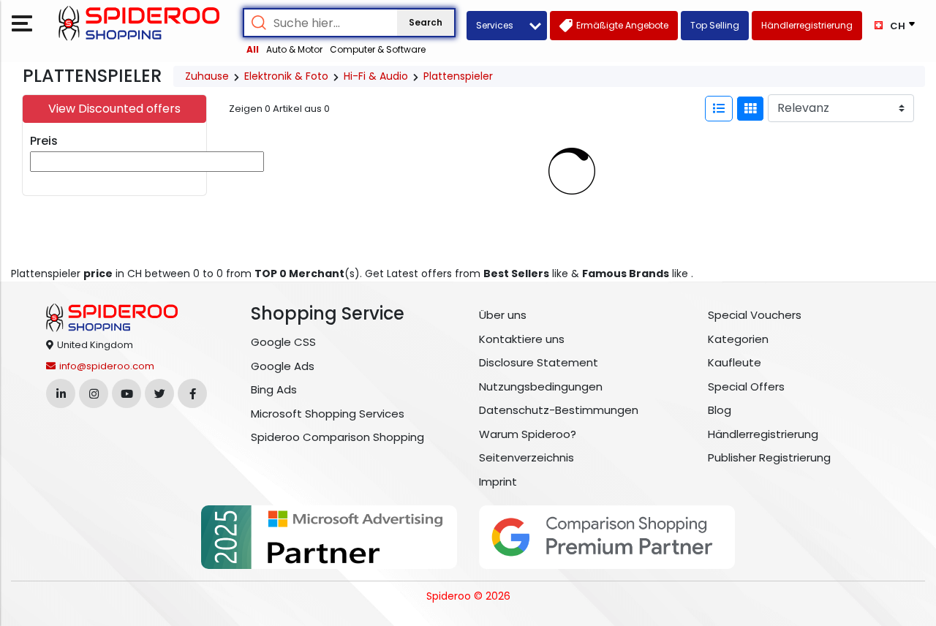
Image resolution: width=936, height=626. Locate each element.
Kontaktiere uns (522, 339)
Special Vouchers (754, 315)
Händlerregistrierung (763, 434)
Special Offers (746, 386)
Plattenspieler (458, 76)
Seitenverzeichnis (526, 457)
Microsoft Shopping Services (327, 413)
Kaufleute (734, 362)
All (252, 49)
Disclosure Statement (538, 362)
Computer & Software (378, 49)
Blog (719, 410)
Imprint (498, 481)
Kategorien (738, 339)
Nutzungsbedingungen (541, 386)
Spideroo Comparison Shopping (337, 437)
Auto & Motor (294, 49)
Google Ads (282, 366)
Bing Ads (274, 389)
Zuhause (207, 76)
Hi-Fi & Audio (376, 76)
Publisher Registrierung (769, 457)
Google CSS (283, 342)
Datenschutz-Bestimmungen (558, 410)
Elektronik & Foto (286, 76)
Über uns (502, 315)
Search (425, 22)
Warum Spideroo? (527, 434)
